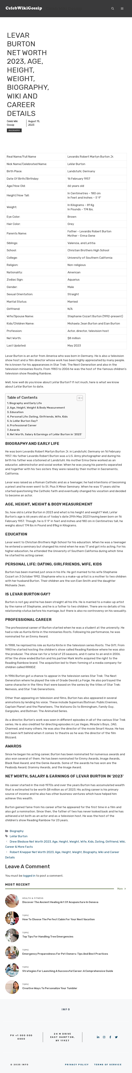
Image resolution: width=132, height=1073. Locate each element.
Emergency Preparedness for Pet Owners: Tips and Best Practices (65, 953)
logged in (29, 875)
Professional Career (23, 425)
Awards (15, 429)
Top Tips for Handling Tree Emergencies (47, 936)
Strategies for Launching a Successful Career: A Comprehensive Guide (67, 971)
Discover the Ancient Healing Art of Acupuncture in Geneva (60, 902)
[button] (112, 8)
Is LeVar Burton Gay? (24, 420)
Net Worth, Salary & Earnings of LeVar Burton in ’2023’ (46, 434)
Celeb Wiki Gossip (64, 8)
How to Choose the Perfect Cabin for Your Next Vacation (58, 919)
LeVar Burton (19, 836)
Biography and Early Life (25, 403)
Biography (14, 130)
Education (17, 412)
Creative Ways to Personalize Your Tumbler (49, 988)
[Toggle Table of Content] (78, 398)
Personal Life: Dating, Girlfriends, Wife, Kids (39, 416)
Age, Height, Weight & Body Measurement (37, 407)
